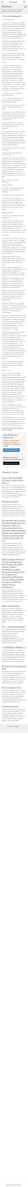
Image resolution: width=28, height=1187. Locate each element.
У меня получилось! (10, 706)
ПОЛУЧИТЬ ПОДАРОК (11, 450)
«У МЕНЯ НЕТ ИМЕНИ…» (14, 647)
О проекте (10, 726)
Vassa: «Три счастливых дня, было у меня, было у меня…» (13, 480)
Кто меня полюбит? (10, 501)
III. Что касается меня (11, 687)
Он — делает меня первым (13, 626)
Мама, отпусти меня (10, 605)
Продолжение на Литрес (11, 463)
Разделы (16, 726)
